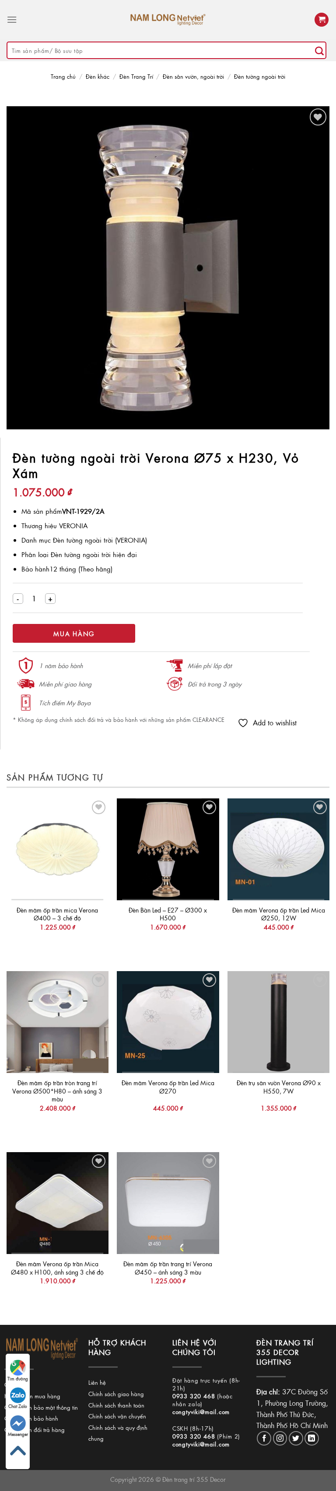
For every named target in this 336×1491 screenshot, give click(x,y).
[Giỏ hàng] (322, 20)
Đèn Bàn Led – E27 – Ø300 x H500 (168, 914)
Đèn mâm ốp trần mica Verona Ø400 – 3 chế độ (57, 914)
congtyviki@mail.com (201, 1411)
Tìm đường (17, 1379)
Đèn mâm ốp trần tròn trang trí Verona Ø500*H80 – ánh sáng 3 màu (57, 1091)
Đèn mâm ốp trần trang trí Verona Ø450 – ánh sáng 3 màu (167, 1268)
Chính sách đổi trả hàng (34, 1429)
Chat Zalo (17, 1406)
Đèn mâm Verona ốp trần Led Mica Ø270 (168, 1087)
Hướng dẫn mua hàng (32, 1396)
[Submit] (319, 50)
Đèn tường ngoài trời (259, 76)
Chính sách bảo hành (31, 1418)
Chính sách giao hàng (116, 1394)
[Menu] (12, 19)
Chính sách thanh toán (116, 1405)
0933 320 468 (193, 1396)
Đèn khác (97, 76)
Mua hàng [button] (57, 944)
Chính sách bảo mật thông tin (41, 1407)
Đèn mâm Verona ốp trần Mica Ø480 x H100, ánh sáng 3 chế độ (57, 1268)
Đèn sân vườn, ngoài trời (193, 76)
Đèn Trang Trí (136, 76)
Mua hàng (73, 633)
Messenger (18, 1434)
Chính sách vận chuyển (117, 1416)
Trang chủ (63, 76)
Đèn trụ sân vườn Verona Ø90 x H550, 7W (279, 1087)
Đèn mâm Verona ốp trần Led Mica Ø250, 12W (278, 914)
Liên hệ (97, 1382)
